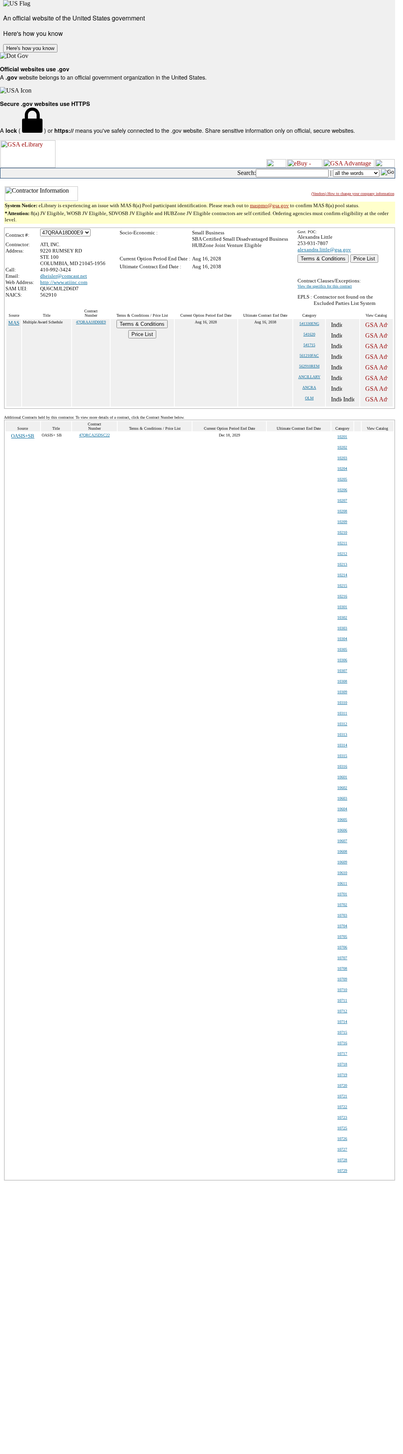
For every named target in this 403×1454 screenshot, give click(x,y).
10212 (342, 554)
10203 (342, 458)
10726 (342, 1138)
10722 (342, 1107)
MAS (13, 323)
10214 (342, 575)
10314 (342, 745)
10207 (342, 500)
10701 (342, 894)
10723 (342, 1117)
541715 (309, 345)
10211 (342, 543)
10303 (342, 628)
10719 (342, 1075)
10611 (342, 883)
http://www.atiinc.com (63, 282)
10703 (342, 915)
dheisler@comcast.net (63, 276)
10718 (342, 1064)
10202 (342, 447)
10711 (342, 1000)
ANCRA (309, 387)
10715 (342, 1032)
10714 (342, 1021)
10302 (342, 617)
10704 (342, 926)
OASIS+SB (22, 436)
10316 (342, 766)
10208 (342, 511)
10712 (342, 1011)
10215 (342, 585)
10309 (342, 692)
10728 (342, 1160)
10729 (342, 1170)
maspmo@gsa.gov (269, 205)
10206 (342, 490)
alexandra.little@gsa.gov (324, 250)
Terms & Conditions (323, 259)
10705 (342, 936)
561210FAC (309, 355)
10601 (342, 777)
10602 (342, 787)
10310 (342, 702)
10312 (342, 724)
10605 (342, 819)
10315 (342, 756)
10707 (342, 958)
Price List (364, 259)
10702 (342, 904)
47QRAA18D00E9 (91, 322)
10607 (342, 841)
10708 (342, 968)
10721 (342, 1096)
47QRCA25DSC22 (94, 435)
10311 (342, 713)
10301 (342, 607)
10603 (342, 798)
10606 (342, 830)
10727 (342, 1149)
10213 (342, 564)
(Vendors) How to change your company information (352, 193)
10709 (342, 979)
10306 (342, 660)
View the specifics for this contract (325, 286)
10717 (342, 1053)
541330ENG (309, 323)
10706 (342, 947)
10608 (342, 851)
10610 (342, 873)
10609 (342, 862)
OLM (309, 398)
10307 (342, 671)
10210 (342, 532)
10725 (342, 1128)
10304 (342, 639)
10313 (342, 734)
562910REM (309, 366)
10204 (342, 468)
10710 (342, 990)
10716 (342, 1043)
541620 (309, 334)
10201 (342, 437)
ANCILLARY (309, 377)
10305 (342, 649)
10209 (342, 522)
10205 (342, 479)
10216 (342, 596)
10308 (342, 681)
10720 (342, 1085)
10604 (342, 809)
